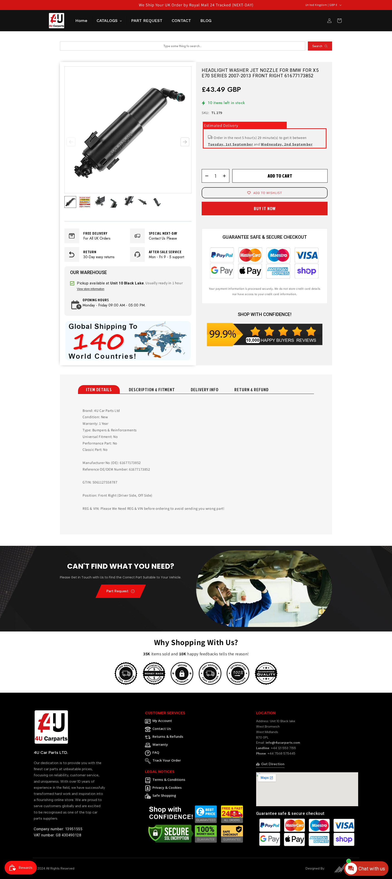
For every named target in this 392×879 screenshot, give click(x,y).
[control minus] (205, 176)
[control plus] (225, 176)
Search (317, 46)
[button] (185, 142)
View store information (90, 289)
